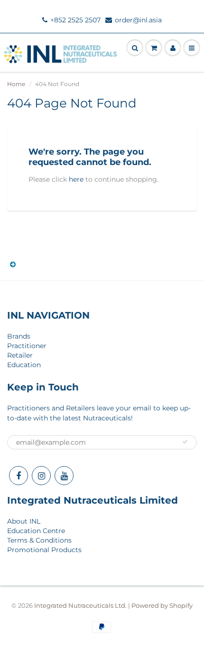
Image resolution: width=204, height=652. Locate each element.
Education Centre (36, 530)
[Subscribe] (185, 441)
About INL (23, 521)
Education (24, 364)
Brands (18, 336)
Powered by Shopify (162, 605)
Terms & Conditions (39, 540)
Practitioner (26, 345)
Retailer (20, 355)
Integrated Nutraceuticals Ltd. (80, 605)
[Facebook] (18, 475)
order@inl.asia (138, 20)
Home (16, 84)
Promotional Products (44, 549)
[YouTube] (64, 475)
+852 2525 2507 (75, 20)
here (76, 179)
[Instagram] (41, 475)
